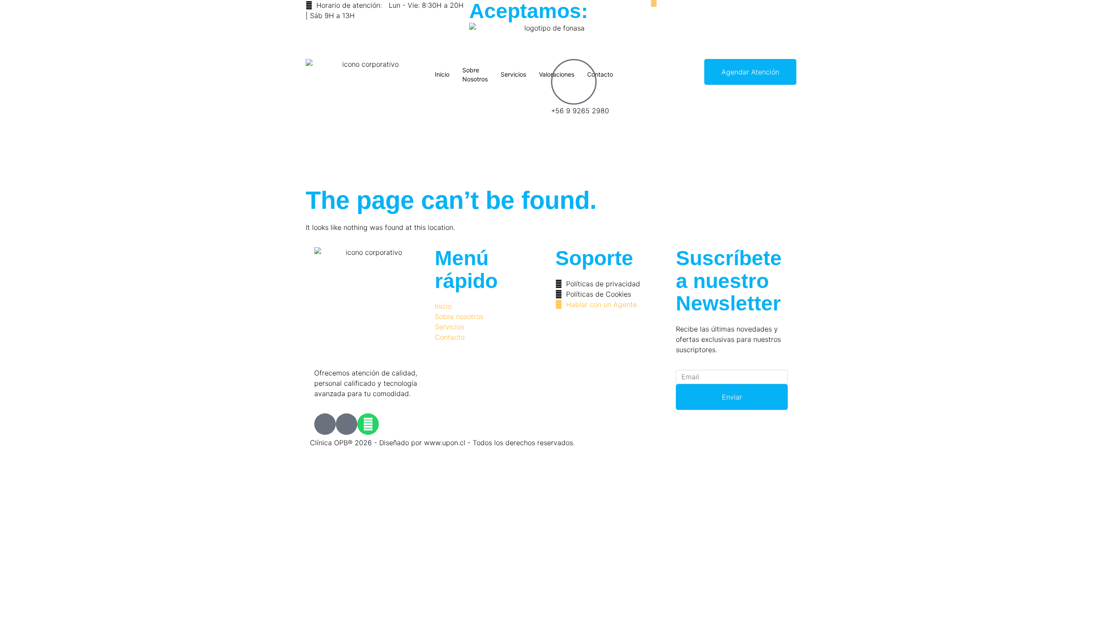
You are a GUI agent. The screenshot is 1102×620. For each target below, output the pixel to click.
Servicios (513, 74)
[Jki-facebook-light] (325, 424)
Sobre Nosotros (475, 74)
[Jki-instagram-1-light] (346, 424)
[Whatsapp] (368, 424)
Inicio (442, 74)
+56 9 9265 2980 (580, 110)
